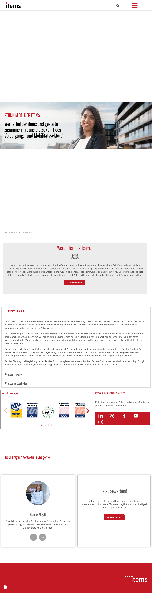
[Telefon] (42, 537)
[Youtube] (136, 415)
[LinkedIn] (100, 415)
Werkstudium (15, 375)
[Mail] (33, 537)
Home (4, 232)
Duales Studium (16, 311)
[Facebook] (124, 415)
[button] (76, 311)
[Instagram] (100, 422)
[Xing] (112, 415)
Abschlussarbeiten (18, 383)
